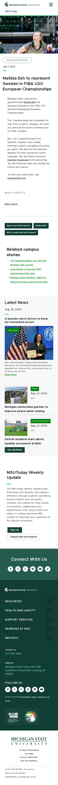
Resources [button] (13, 601)
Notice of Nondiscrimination (15, 773)
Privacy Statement (29, 757)
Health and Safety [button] (20, 610)
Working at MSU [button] (17, 629)
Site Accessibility (29, 761)
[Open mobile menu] (51, 4)
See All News (15, 450)
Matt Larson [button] (11, 204)
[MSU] (21, 592)
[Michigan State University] (22, 5)
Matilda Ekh (30, 102)
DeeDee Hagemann (18, 160)
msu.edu (30, 769)
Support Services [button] (19, 619)
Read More (11, 375)
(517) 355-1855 (16, 769)
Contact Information (29, 750)
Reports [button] (11, 638)
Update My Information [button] (23, 537)
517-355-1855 (13, 653)
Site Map (29, 754)
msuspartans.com (16, 178)
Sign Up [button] (14, 530)
